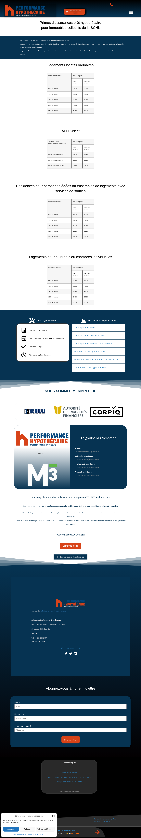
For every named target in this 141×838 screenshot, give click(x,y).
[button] (53, 816)
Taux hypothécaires (84, 327)
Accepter (11, 829)
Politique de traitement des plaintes (69, 782)
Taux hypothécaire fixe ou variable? (93, 343)
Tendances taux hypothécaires (90, 367)
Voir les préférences (45, 829)
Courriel (17, 702)
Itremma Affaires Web (102, 821)
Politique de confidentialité (35, 834)
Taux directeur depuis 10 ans (89, 335)
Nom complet (19, 714)
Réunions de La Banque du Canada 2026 (96, 359)
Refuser (27, 829)
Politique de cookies (19, 834)
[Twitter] (70, 653)
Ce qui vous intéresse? (22, 726)
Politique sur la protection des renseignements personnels (69, 777)
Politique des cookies (69, 773)
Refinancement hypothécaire (89, 351)
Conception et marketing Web (105, 819)
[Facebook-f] (66, 653)
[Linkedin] (75, 653)
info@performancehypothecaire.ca (53, 611)
